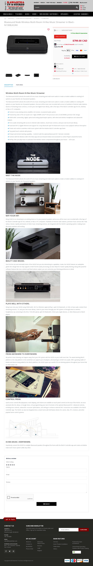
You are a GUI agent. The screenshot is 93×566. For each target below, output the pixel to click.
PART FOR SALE (50, 2)
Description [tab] (8, 85)
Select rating (9, 462)
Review (8, 482)
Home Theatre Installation (60, 544)
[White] (57, 66)
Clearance (84, 14)
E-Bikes (34, 14)
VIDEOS (43, 2)
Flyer (83, 6)
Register (39, 550)
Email (7, 474)
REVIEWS (36, 2)
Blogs (83, 9)
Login (38, 548)
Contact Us (29, 544)
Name (8, 467)
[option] (27, 44)
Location (77, 14)
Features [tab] (19, 85)
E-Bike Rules (56, 546)
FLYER (65, 2)
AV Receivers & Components (23, 18)
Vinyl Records (44, 14)
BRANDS (59, 2)
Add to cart (80, 56)
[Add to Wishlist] (48, 29)
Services (55, 542)
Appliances (64, 14)
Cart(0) (84, 7)
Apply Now (57, 47)
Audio (27, 14)
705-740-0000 (74, 2)
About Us (28, 542)
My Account (83, 2)
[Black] (55, 66)
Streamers (36, 18)
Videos (55, 549)
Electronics (11, 18)
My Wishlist (29, 546)
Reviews (39, 546)
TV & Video (18, 14)
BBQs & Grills (7, 14)
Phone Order (29, 549)
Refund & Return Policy (41, 542)
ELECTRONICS (54, 14)
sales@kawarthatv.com (10, 541)
